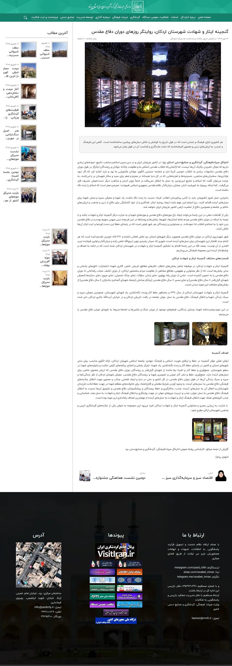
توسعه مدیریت (84, 17)
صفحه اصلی (204, 17)
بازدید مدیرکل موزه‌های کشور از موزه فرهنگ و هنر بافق (11, 200)
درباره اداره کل (188, 17)
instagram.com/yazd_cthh (190, 568)
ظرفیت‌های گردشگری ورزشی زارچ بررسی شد (11, 115)
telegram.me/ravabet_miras (194, 577)
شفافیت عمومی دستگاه (155, 17)
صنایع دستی (67, 17)
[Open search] (25, 17)
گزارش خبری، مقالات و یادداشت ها (198, 38)
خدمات (174, 17)
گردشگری (135, 17)
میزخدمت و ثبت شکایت (44, 17)
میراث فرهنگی (120, 17)
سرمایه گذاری (102, 17)
